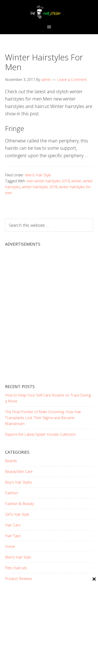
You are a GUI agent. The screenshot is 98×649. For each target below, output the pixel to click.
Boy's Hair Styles (18, 482)
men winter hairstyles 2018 (48, 180)
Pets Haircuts (16, 567)
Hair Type (13, 535)
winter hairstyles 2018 (39, 186)
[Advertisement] (49, 319)
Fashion (11, 492)
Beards (11, 460)
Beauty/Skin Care (19, 471)
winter (76, 180)
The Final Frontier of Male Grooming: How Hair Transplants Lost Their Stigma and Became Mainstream (43, 417)
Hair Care (13, 525)
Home (10, 546)
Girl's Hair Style (17, 514)
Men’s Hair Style (38, 175)
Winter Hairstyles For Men (44, 62)
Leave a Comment (72, 79)
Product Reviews (18, 578)
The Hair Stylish (49, 12)
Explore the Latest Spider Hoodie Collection (40, 434)
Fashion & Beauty (19, 503)
